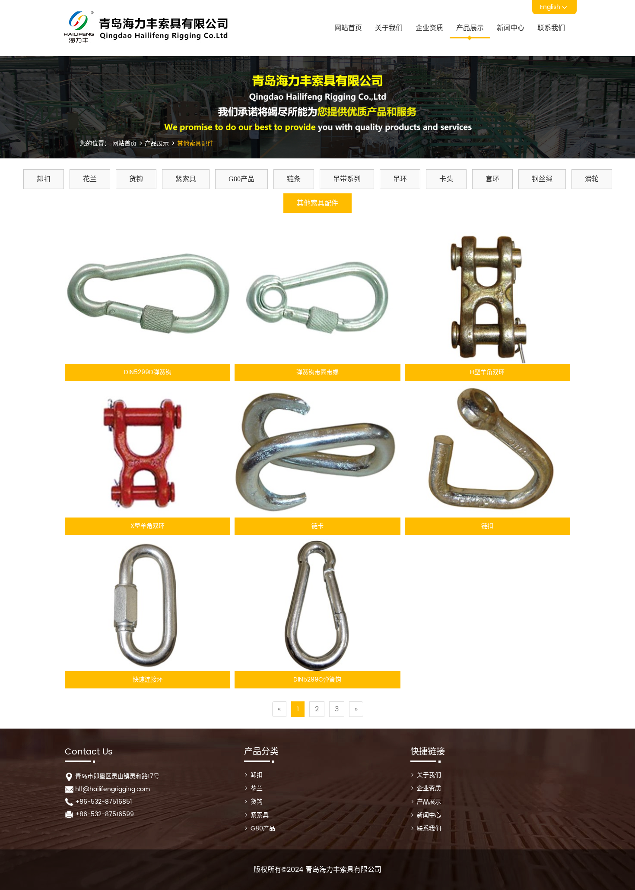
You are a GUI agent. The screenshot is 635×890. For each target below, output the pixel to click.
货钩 (136, 179)
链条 (294, 179)
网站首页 (348, 28)
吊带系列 (347, 179)
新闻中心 (510, 28)
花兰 (90, 179)
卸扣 (44, 179)
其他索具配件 (194, 143)
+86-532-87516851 (103, 802)
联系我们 (551, 28)
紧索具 (185, 179)
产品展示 (470, 28)
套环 (492, 179)
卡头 (446, 179)
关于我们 (389, 28)
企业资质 (429, 28)
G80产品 (241, 179)
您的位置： (95, 143)
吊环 (400, 179)
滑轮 (592, 179)
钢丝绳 (542, 179)
